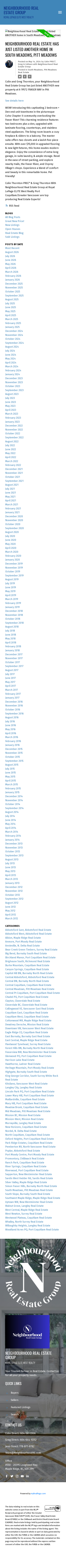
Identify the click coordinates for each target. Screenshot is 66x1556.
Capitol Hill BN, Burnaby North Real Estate (29, 973)
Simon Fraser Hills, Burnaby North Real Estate (31, 1186)
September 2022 (14, 437)
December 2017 (14, 654)
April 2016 (10, 733)
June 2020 (10, 539)
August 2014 (12, 812)
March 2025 (11, 319)
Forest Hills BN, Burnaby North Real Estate (29, 1048)
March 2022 (11, 461)
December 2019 (14, 563)
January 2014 (12, 839)
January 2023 (12, 421)
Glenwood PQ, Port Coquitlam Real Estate (28, 1056)
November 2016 (14, 705)
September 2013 (14, 855)
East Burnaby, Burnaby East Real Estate (27, 1036)
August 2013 (11, 859)
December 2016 (14, 701)
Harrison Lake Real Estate (20, 1059)
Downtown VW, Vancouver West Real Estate (29, 1028)
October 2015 (12, 756)
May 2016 (10, 729)
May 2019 (10, 591)
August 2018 (12, 626)
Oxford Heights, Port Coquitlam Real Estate (29, 1138)
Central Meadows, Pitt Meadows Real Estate (29, 989)
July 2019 (10, 583)
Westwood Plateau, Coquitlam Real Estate (28, 1217)
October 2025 (12, 291)
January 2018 (12, 650)
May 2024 (10, 358)
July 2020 (10, 536)
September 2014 (14, 808)
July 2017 (10, 674)
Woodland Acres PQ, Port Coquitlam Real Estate (32, 1229)
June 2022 (10, 449)
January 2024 (12, 374)
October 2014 (12, 804)
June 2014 (10, 820)
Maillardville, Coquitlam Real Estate (25, 1099)
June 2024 (10, 354)
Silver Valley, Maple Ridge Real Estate (26, 1182)
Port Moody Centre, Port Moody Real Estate (29, 1154)
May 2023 (10, 405)
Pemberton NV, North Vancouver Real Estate (30, 1146)
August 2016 (12, 717)
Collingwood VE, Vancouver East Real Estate (29, 1008)
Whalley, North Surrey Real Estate (24, 1221)
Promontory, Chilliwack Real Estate (24, 1158)
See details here (14, 100)
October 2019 (12, 571)
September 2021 (14, 480)
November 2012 (14, 890)
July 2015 (10, 768)
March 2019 (11, 599)
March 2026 (11, 271)
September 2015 (14, 760)
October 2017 (12, 662)
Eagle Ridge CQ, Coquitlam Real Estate (26, 1032)
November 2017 (14, 658)
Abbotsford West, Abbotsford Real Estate (28, 933)
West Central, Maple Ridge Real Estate (26, 1209)
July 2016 (10, 721)
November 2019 (14, 567)
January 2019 (12, 607)
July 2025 (10, 303)
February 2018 (13, 646)
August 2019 (12, 579)
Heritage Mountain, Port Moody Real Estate (29, 1067)
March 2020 (11, 551)
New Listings (12, 225)
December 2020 (14, 516)
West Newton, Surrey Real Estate (23, 1213)
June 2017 (10, 678)
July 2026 (10, 256)
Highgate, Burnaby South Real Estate (26, 1071)
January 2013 (12, 883)
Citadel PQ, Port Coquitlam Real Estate (26, 996)
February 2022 (13, 465)
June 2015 (10, 772)
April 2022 (10, 457)
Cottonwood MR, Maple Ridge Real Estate (28, 1020)
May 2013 (10, 871)
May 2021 (10, 496)
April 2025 (10, 315)
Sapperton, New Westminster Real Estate (28, 1174)
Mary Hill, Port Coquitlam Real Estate (26, 1103)
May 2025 (10, 311)
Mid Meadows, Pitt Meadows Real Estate (27, 1111)
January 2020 (12, 559)
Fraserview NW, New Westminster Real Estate (30, 1052)
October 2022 (12, 433)
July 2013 (10, 863)
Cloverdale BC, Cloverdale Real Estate (26, 1004)
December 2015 (14, 749)
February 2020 (13, 555)
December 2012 (14, 887)
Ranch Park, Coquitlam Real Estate (24, 1162)
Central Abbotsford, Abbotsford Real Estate (29, 977)
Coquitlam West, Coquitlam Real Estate (27, 1016)
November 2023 (14, 382)
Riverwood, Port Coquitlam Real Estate (27, 1170)
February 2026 (13, 275)
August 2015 (11, 764)
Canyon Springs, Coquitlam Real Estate (27, 969)
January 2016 (12, 745)
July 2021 (10, 488)
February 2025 (13, 323)
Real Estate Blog (14, 233)
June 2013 (10, 867)
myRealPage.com (38, 1493)
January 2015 (12, 792)
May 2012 (10, 910)
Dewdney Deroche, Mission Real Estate (27, 1024)
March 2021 (11, 504)
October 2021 (12, 476)
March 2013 (11, 879)
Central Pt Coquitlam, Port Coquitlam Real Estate (32, 992)
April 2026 (10, 267)
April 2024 (10, 362)
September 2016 (14, 713)
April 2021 (10, 500)
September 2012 (14, 898)
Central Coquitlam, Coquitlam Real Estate (28, 985)
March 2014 (11, 831)
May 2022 (10, 453)
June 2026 (10, 260)
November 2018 (14, 615)
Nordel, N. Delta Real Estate (21, 1131)
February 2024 (13, 370)
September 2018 (14, 622)
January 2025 (12, 327)
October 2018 (12, 618)
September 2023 (14, 390)
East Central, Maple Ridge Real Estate (26, 1040)
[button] (6, 1476)
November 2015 (14, 752)
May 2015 (10, 776)
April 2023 (10, 409)
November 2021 (14, 472)
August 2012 (11, 902)
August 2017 (11, 670)
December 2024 (14, 331)
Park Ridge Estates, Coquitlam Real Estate (28, 1142)
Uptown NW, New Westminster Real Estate (29, 1202)
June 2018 (10, 634)
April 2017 (10, 685)
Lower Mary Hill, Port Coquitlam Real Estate (29, 1095)
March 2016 (11, 737)
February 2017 (13, 693)
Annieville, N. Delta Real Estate (22, 945)
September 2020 (14, 528)
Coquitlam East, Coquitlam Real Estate (26, 1012)
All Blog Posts (12, 217)
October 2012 (12, 894)
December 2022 (14, 425)
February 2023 (13, 417)
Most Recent (12, 248)
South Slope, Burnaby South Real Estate (27, 1194)
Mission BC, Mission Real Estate (23, 1115)
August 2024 (12, 346)
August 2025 (12, 299)
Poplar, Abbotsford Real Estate (22, 1150)
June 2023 (10, 402)
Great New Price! (14, 221)
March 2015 (11, 784)
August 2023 (12, 394)
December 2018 (14, 611)
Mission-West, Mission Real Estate (24, 1119)
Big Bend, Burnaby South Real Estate (26, 953)
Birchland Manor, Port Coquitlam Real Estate (30, 957)
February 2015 (13, 788)
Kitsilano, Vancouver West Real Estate (26, 1083)
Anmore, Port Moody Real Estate (23, 941)
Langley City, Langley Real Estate (23, 1087)
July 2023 (10, 398)
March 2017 (11, 689)
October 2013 (12, 851)
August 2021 (11, 484)
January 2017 (12, 697)
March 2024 (11, 366)
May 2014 (10, 823)
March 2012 (11, 918)
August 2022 (12, 441)
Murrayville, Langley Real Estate (23, 1123)
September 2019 (14, 575)
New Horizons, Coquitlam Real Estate (26, 1127)
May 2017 (10, 682)
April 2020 (10, 548)
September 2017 (14, 666)
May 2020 (10, 543)
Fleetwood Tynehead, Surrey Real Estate (28, 1044)
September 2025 (14, 295)
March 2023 (11, 413)
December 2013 (14, 843)
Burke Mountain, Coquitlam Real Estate (27, 965)
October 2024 (12, 338)
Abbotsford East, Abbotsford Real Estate (28, 929)
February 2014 (13, 835)
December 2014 (14, 796)
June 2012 (10, 906)
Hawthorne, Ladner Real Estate (23, 1063)
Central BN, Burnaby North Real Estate (27, 981)
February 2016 (13, 741)
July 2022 (10, 445)
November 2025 (14, 287)
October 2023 (12, 386)
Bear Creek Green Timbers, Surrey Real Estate (31, 949)
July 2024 (10, 350)
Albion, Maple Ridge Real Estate (23, 937)
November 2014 (14, 800)
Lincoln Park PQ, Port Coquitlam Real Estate (29, 1091)
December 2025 (14, 283)
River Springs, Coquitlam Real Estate (25, 1166)
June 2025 (10, 307)
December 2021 (14, 469)
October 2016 (12, 709)
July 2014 (10, 816)
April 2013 (10, 875)
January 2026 (12, 279)
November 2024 (14, 335)
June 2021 (10, 492)
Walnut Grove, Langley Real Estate (24, 1205)
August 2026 (12, 252)
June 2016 (10, 725)
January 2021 (12, 512)
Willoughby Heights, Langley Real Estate (27, 1225)
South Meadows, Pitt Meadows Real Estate (29, 1190)
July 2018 (10, 630)
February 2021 (13, 508)
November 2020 (14, 520)
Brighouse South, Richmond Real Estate (27, 961)
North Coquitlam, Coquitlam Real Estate (27, 1134)
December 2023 (14, 378)
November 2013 (14, 847)
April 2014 (10, 827)
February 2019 (13, 603)
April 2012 (10, 914)
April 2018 (10, 642)
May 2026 (10, 264)
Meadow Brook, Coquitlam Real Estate (26, 1107)
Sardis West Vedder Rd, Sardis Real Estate (29, 1178)
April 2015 (10, 780)
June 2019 (10, 587)
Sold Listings (12, 236)
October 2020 (12, 524)
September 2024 (14, 342)
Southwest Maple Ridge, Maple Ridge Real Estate (32, 1198)
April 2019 (10, 595)
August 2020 (12, 532)
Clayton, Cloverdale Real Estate (22, 1000)
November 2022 (14, 429)
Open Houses (12, 229)
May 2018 (10, 638)
